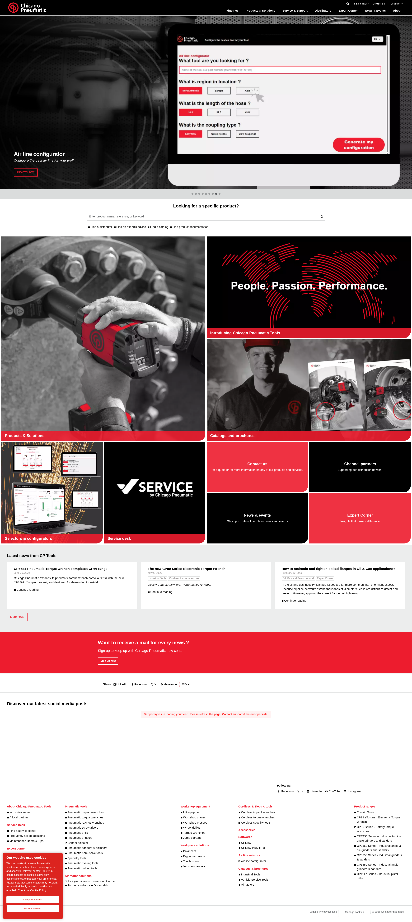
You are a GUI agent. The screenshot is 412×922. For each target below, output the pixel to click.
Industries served (20, 812)
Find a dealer (361, 3)
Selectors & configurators (28, 538)
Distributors (323, 10)
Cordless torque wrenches (184, 578)
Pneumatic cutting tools (82, 868)
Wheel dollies (191, 827)
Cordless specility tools (255, 822)
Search (348, 4)
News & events (257, 515)
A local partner (18, 817)
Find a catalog (159, 227)
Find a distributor (101, 227)
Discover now (25, 172)
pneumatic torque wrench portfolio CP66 (81, 578)
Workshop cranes (194, 817)
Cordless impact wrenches (258, 812)
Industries (232, 10)
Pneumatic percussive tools (85, 853)
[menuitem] (231, 11)
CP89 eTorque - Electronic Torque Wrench (378, 819)
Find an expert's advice (131, 227)
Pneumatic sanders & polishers (87, 848)
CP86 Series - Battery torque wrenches (375, 829)
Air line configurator (253, 861)
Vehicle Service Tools (254, 879)
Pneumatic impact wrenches (85, 812)
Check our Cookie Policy (32, 890)
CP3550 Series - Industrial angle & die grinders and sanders (379, 848)
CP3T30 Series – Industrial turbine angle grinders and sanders (379, 838)
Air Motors (247, 884)
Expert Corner (348, 10)
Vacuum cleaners (194, 866)
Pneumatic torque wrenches (85, 817)
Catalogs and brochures (232, 435)
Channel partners (360, 464)
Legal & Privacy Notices (323, 911)
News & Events (375, 10)
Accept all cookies (32, 899)
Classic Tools (365, 812)
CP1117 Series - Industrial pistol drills (377, 876)
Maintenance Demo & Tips (26, 841)
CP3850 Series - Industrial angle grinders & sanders (377, 867)
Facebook (140, 684)
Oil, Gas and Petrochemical (298, 578)
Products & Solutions (260, 10)
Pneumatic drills (77, 832)
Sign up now (108, 660)
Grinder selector (77, 843)
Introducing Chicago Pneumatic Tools (245, 333)
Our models (101, 885)
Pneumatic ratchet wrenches (85, 822)
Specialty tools (76, 858)
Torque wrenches (194, 832)
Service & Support (295, 10)
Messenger (171, 684)
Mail (187, 684)
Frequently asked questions (27, 835)
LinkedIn (121, 684)
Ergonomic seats (194, 856)
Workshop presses (195, 822)
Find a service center (22, 830)
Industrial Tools (157, 578)
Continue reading (27, 589)
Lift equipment (192, 812)
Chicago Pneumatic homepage (27, 7)
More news (17, 616)
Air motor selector (78, 885)
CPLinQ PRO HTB (253, 847)
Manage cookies (354, 912)
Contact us (379, 3)
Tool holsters (191, 861)
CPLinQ (246, 842)
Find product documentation (190, 227)
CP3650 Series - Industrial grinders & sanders (379, 857)
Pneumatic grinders (79, 837)
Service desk (119, 538)
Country (395, 3)
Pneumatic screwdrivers (82, 827)
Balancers (189, 851)
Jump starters (192, 837)
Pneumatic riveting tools (82, 863)
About (397, 10)
